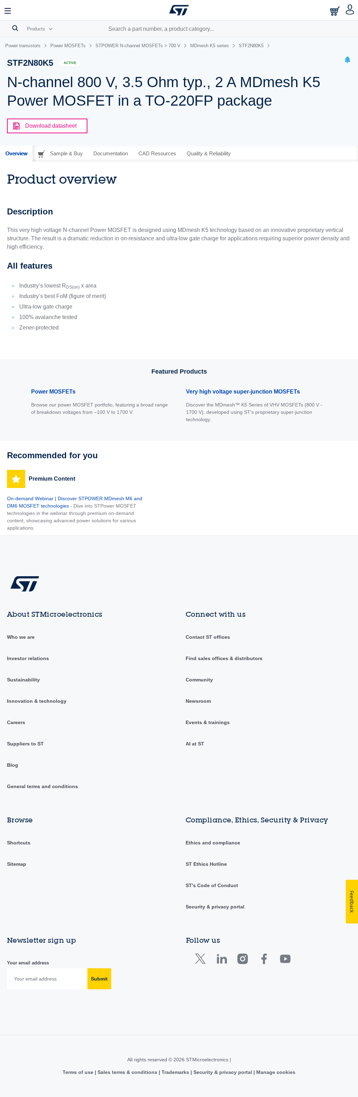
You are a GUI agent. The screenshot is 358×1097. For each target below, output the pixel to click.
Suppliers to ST (25, 743)
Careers (16, 722)
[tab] (16, 154)
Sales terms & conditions (127, 1072)
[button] (8, 10)
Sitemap (16, 864)
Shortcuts (18, 842)
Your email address (28, 962)
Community (199, 679)
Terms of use (79, 1072)
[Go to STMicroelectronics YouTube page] (285, 960)
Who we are (21, 637)
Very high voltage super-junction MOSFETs (243, 392)
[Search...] (15, 28)
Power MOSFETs (53, 392)
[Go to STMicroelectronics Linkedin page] (221, 960)
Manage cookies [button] (275, 1072)
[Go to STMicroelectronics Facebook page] (263, 960)
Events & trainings (208, 722)
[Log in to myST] (350, 10)
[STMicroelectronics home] (179, 10)
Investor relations (28, 658)
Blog (12, 765)
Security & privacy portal (215, 907)
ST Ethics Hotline (206, 864)
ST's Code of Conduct (212, 885)
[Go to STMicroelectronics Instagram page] (242, 960)
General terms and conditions (42, 786)
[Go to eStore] (335, 11)
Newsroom (198, 701)
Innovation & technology (36, 701)
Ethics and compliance (213, 842)
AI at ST (195, 743)
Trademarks (175, 1072)
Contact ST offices (208, 637)
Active (70, 63)
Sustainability (23, 679)
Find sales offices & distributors (224, 658)
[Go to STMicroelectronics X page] (202, 960)
